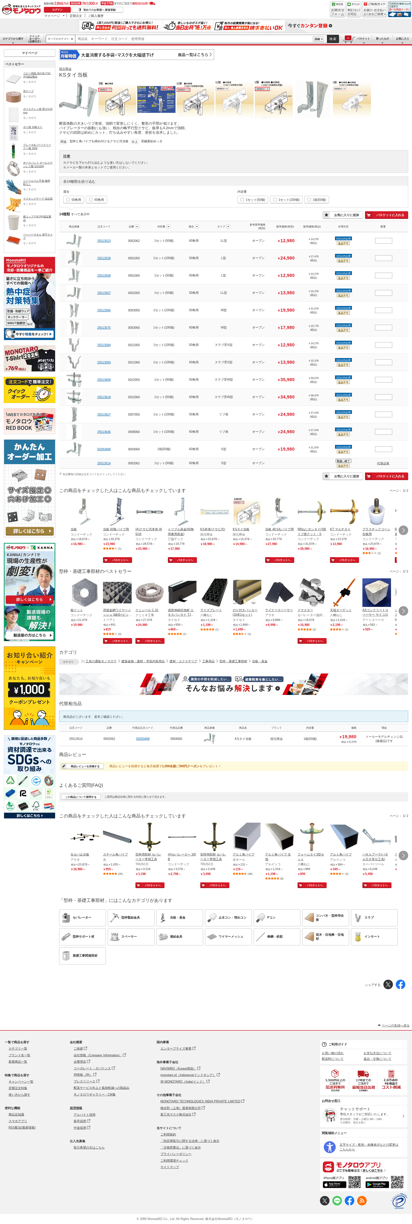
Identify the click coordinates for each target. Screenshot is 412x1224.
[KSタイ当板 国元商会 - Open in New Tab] (247, 512)
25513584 (104, 345)
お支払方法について (377, 1053)
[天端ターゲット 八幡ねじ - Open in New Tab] (344, 593)
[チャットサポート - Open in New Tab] (353, 9)
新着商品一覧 (18, 1061)
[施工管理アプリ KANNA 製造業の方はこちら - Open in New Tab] (29, 640)
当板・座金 (260, 661)
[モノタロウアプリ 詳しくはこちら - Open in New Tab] (363, 1167)
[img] (22, 9)
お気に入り (402, 38)
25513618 (104, 397)
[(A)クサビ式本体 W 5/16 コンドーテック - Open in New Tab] (149, 512)
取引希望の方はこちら (89, 1147)
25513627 (104, 414)
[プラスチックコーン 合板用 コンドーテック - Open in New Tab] (376, 512)
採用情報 (76, 1108)
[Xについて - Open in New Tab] (325, 1204)
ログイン (57, 9)
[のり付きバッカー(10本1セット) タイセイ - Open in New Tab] (247, 593)
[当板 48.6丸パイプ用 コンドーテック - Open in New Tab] (279, 512)
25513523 (104, 241)
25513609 (104, 380)
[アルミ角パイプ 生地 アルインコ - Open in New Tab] (279, 837)
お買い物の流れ (333, 1053)
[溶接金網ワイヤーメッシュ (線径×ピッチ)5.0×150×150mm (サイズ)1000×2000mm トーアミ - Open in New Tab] (117, 593)
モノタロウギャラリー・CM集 (95, 1094)
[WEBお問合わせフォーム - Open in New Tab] (337, 9)
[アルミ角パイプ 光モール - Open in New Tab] (247, 837)
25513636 (104, 432)
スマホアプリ (18, 1121)
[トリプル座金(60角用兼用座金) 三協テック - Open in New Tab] (182, 512)
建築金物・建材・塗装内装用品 (143, 661)
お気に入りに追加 (346, 215)
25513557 (104, 293)
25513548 (104, 275)
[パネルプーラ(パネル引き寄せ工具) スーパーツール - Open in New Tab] (376, 837)
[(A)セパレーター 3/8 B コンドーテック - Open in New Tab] (182, 837)
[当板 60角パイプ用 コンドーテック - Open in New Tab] (117, 512)
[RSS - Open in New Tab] (362, 1204)
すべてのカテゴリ (58, 38)
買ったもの (382, 38)
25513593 (104, 362)
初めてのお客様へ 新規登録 (99, 9)
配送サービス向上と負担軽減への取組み (101, 1088)
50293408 (104, 449)
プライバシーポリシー (175, 1154)
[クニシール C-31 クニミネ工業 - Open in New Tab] (149, 593)
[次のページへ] (403, 530)
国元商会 (65, 69)
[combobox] (194, 39)
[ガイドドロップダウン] (374, 12)
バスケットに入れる (390, 215)
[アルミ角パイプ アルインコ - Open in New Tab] (344, 837)
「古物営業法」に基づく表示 (180, 1147)
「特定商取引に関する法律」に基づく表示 (189, 1141)
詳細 (317, 39)
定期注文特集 (18, 1088)
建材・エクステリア (183, 661)
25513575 (104, 327)
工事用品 (208, 661)
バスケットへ (120, 560)
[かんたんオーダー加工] (29, 536)
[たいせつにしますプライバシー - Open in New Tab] (399, 1201)
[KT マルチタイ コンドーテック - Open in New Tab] (344, 512)
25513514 (104, 463)
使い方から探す (19, 1094)
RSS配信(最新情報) (22, 1127)
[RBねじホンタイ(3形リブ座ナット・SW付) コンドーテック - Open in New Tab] (312, 512)
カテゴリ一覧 (18, 1048)
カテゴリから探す (13, 38)
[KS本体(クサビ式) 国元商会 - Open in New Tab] (214, 512)
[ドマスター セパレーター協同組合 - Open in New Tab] (312, 593)
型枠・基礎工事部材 (233, 661)
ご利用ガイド (338, 1044)
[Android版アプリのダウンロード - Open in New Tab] (385, 1183)
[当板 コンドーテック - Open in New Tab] (85, 512)
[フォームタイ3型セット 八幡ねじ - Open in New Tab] (312, 837)
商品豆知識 (16, 1114)
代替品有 (383, 463)
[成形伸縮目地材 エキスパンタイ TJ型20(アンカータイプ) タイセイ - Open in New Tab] (182, 593)
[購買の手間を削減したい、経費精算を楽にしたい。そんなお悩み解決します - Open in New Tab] (233, 684)
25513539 (104, 258)
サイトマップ (169, 1167)
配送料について (333, 1059)
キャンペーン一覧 (21, 1081)
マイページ (52, 15)
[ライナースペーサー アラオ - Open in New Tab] (279, 593)
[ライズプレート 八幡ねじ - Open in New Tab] (214, 593)
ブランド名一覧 (19, 1055)
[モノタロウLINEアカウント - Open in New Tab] (337, 1204)
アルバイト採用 (84, 1114)
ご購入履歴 (95, 15)
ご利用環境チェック (174, 1160)
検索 (333, 39)
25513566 (104, 310)
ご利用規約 (168, 1134)
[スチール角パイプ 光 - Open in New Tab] (117, 837)
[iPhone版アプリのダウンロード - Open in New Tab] (342, 1183)
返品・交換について (377, 1059)
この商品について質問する (81, 797)
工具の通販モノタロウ (101, 661)
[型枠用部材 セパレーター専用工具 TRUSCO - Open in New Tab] (149, 837)
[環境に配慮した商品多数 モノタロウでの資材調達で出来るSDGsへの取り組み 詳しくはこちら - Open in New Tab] (29, 817)
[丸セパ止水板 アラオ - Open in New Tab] (85, 837)
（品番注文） (34, 39)
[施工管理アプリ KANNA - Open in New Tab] (29, 604)
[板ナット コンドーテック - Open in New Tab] (85, 593)
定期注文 (76, 15)
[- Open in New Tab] (335, 1080)
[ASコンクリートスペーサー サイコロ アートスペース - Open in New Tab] (376, 593)
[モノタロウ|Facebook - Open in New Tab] (349, 1204)
